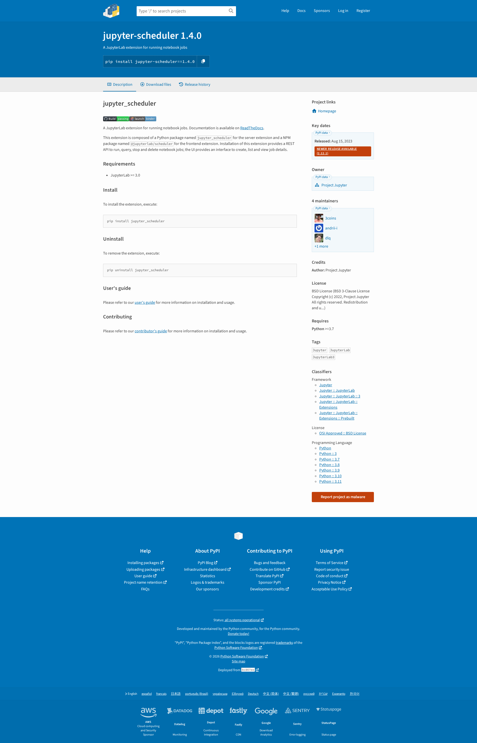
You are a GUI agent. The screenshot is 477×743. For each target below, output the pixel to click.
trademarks (284, 642)
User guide (143, 576)
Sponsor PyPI (269, 582)
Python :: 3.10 (330, 476)
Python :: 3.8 (329, 465)
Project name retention (143, 582)
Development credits (267, 589)
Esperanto (338, 694)
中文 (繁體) (291, 694)
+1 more (321, 246)
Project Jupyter (334, 185)
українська (220, 694)
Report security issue (331, 569)
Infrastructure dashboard (205, 569)
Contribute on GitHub (267, 569)
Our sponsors (207, 589)
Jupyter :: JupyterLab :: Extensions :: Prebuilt (338, 415)
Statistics (207, 576)
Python (325, 448)
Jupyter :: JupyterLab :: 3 (339, 396)
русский (309, 694)
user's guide (145, 302)
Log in (343, 10)
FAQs (145, 589)
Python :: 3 (328, 453)
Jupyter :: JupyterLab (337, 390)
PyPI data (322, 133)
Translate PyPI (267, 576)
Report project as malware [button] (343, 497)
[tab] (119, 84)
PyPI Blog (205, 563)
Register (363, 10)
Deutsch (253, 694)
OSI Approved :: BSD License (342, 433)
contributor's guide (151, 331)
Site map (238, 661)
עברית (323, 694)
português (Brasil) (196, 694)
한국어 (354, 694)
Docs (301, 10)
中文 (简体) (271, 694)
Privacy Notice (329, 582)
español (147, 694)
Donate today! (238, 633)
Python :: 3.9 (329, 470)
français (161, 694)
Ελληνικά (237, 694)
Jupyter (325, 385)
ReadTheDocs (251, 128)
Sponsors (322, 10)
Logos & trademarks (207, 582)
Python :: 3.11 (330, 481)
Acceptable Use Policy (330, 589)
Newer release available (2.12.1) (337, 151)
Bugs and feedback (269, 563)
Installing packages (143, 563)
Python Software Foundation (236, 647)
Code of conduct (329, 576)
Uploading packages (143, 569)
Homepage (327, 111)
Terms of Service (329, 563)
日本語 (176, 694)
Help (285, 10)
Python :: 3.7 (329, 459)
